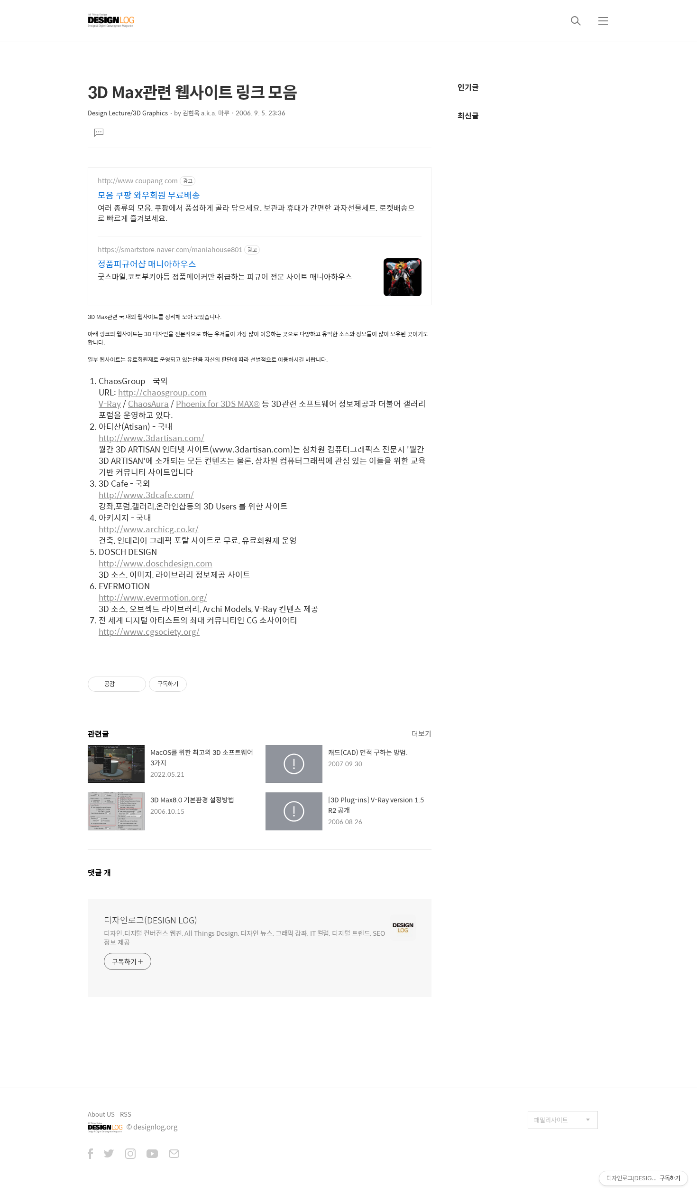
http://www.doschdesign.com (155, 563)
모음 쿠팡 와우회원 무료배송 (149, 195)
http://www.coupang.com (138, 181)
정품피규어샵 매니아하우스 (147, 264)
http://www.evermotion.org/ (153, 597)
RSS (125, 1114)
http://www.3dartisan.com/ (151, 438)
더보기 (421, 733)
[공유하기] (123, 684)
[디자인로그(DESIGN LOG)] (111, 20)
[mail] (174, 1154)
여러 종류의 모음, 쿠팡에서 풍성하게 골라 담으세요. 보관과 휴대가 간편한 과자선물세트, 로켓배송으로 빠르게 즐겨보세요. (256, 213)
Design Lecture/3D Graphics (128, 113)
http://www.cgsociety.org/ (149, 631)
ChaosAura (148, 403)
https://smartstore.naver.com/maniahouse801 (170, 249)
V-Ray (110, 403)
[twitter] (109, 1154)
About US (101, 1114)
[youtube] (152, 1154)
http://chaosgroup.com (162, 392)
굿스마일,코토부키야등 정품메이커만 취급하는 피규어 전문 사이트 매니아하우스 (225, 276)
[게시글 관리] (135, 684)
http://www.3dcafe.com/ (146, 495)
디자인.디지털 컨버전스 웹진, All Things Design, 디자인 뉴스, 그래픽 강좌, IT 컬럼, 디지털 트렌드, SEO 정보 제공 (244, 937)
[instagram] (130, 1154)
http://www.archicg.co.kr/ (149, 529)
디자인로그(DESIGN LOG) (150, 920)
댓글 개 (99, 872)
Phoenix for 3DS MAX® (218, 403)
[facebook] (90, 1154)
